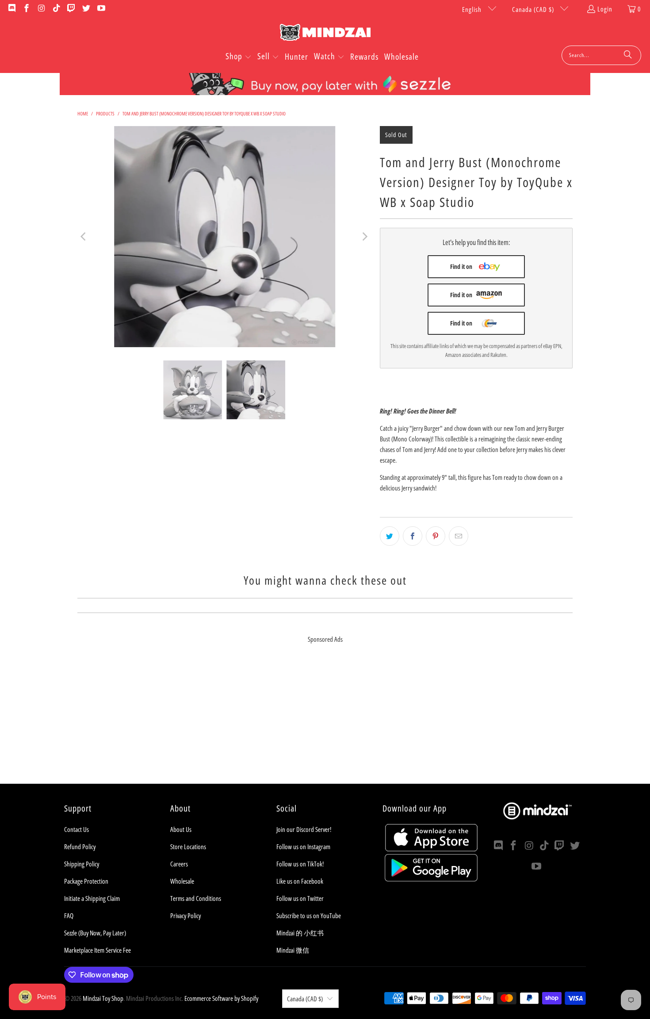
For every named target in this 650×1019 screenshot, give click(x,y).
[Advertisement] (325, 722)
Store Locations (188, 846)
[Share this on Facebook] (412, 536)
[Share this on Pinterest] (435, 536)
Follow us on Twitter (300, 898)
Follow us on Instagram (303, 846)
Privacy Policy (185, 915)
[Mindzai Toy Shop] (325, 34)
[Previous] (84, 236)
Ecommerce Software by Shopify (221, 998)
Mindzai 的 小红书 (300, 932)
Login (604, 8)
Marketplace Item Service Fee (97, 950)
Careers (179, 863)
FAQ (68, 915)
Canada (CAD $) (534, 9)
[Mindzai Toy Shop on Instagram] (41, 8)
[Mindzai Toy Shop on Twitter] (85, 8)
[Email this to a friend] (458, 536)
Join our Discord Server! (303, 829)
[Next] (364, 236)
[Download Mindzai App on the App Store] (431, 848)
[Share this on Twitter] (389, 536)
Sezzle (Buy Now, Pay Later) (95, 932)
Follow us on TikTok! (300, 863)
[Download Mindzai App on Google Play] (431, 878)
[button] (239, 57)
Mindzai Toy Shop (103, 998)
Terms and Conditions (195, 898)
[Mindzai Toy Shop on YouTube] (100, 8)
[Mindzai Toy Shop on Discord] (11, 8)
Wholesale (182, 881)
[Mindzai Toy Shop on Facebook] (26, 8)
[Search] (628, 55)
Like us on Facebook (299, 881)
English (472, 9)
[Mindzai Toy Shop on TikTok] (56, 8)
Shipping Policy (81, 863)
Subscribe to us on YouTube (308, 915)
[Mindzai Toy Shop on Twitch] (71, 8)
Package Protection (86, 881)
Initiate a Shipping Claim (92, 898)
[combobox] (601, 55)
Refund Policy (80, 846)
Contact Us (76, 829)
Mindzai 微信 (292, 950)
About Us (180, 829)
